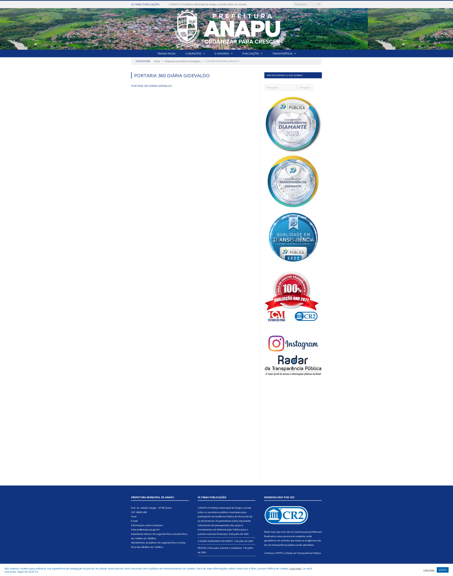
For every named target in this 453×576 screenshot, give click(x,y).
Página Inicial (166, 53)
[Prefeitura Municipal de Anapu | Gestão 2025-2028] (226, 28)
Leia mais (295, 568)
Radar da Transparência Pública (303, 553)
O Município (193, 53)
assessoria (289, 536)
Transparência (282, 53)
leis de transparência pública (279, 544)
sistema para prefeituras (307, 531)
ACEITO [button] (442, 569)
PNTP (279, 553)
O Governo (221, 53)
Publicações (250, 53)
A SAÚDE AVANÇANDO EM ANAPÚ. (189, 4)
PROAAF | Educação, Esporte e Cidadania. (220, 547)
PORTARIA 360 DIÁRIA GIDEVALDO (151, 85)
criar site (285, 531)
